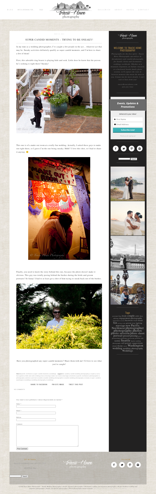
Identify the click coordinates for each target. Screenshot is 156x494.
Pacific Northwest (26, 373)
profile (137, 338)
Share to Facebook (39, 384)
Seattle (40, 378)
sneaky (87, 378)
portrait (34, 378)
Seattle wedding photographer (53, 378)
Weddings (53, 373)
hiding (38, 376)
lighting (139, 323)
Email (18, 410)
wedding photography (39, 380)
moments (73, 376)
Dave (141, 316)
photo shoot (137, 333)
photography (20, 378)
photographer (94, 376)
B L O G (10, 9)
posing (134, 335)
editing (116, 318)
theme (120, 345)
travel (125, 346)
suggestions (137, 343)
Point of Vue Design (120, 488)
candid (67, 373)
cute (97, 373)
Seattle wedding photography (74, 378)
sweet (114, 346)
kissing (47, 376)
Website (18, 417)
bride (124, 316)
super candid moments (41, 373)
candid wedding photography (79, 373)
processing (131, 338)
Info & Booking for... (26, 9)
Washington (20, 380)
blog (120, 316)
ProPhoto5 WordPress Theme (104, 488)
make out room (56, 376)
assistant (115, 316)
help (133, 323)
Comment (19, 424)
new (128, 325)
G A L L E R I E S (104, 9)
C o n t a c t (143, 9)
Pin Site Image (58, 384)
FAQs (41, 9)
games (22, 376)
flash (135, 320)
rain (142, 338)
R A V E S (130, 9)
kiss (42, 376)
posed (126, 335)
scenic (117, 340)
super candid (95, 378)
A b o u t (118, 9)
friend (140, 320)
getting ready (122, 323)
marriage (66, 376)
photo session (120, 333)
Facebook (129, 320)
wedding (27, 380)
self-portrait (126, 343)
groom (128, 323)
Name (18, 404)
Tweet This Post (76, 384)
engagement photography (130, 318)
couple (92, 373)
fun (17, 376)
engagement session (118, 320)
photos (28, 378)
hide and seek (30, 376)
